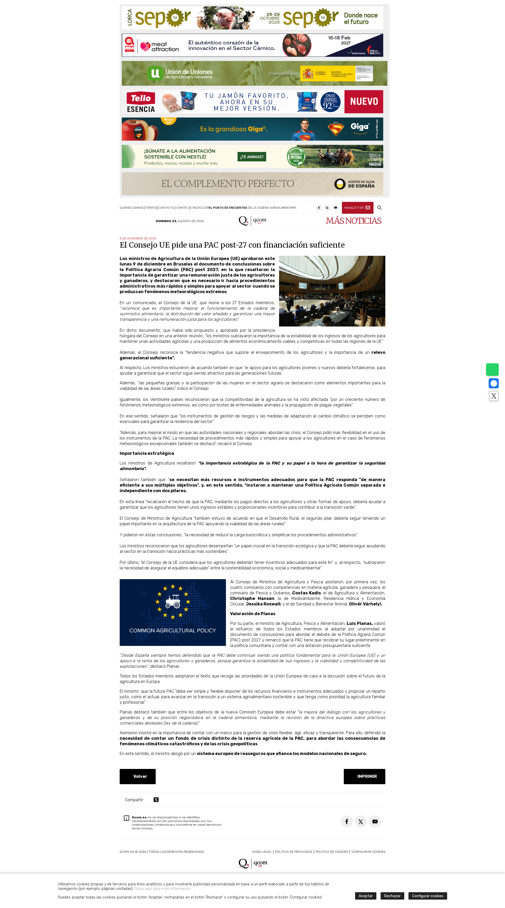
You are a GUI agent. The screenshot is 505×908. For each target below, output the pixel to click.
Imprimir (366, 776)
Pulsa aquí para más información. (162, 888)
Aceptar (366, 896)
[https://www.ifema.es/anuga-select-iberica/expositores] (252, 45)
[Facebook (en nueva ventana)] (319, 208)
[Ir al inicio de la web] (252, 224)
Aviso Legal (262, 852)
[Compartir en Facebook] (494, 383)
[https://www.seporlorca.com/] (252, 17)
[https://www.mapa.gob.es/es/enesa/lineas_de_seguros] (254, 73)
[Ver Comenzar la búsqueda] (379, 208)
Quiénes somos (131, 208)
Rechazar (392, 896)
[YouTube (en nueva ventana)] (335, 208)
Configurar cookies (368, 852)
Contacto (166, 208)
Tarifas (151, 208)
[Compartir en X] (494, 396)
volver (139, 776)
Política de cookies (332, 852)
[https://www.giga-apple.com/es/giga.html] (252, 129)
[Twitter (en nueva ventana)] (327, 208)
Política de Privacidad (293, 852)
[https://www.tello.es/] (252, 101)
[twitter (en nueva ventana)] (156, 799)
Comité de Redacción (193, 208)
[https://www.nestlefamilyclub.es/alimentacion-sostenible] (252, 156)
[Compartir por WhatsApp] (492, 369)
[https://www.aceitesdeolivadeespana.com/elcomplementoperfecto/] (252, 183)
